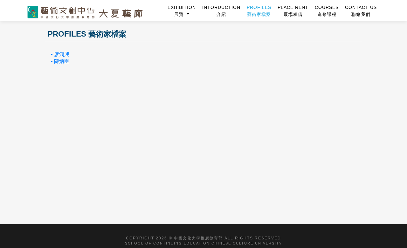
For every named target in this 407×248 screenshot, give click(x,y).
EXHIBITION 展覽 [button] (182, 11)
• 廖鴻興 (60, 54)
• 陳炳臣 (60, 61)
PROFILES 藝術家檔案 (259, 11)
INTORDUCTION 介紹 (221, 11)
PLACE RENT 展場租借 (293, 11)
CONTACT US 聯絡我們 (361, 11)
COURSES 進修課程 (327, 11)
